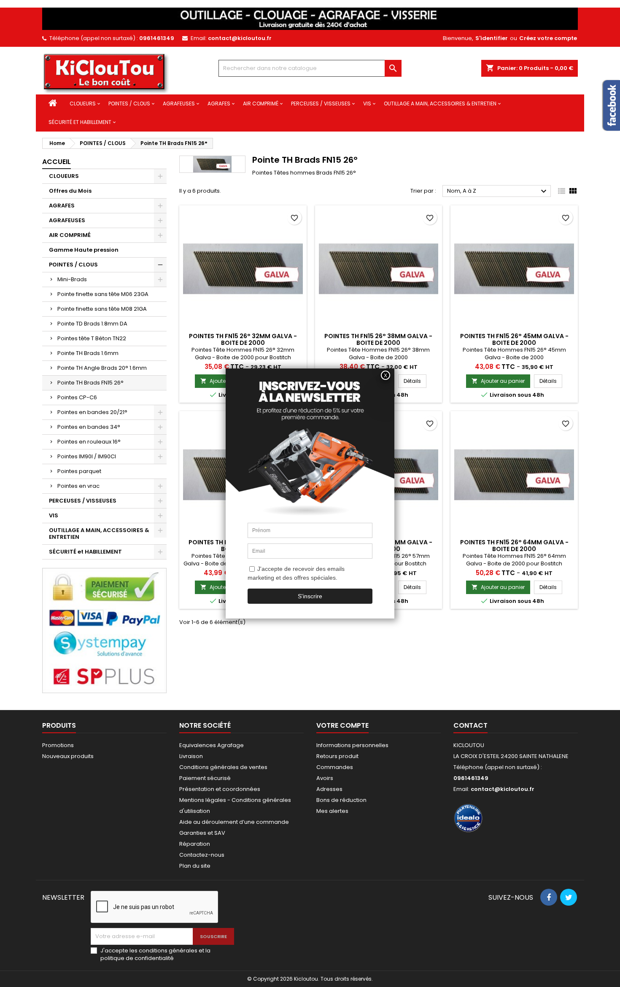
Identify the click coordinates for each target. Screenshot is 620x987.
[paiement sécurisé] (104, 630)
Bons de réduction (341, 800)
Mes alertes (332, 811)
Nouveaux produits (68, 756)
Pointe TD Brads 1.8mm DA (92, 324)
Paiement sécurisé (205, 778)
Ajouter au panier (498, 381)
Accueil (56, 162)
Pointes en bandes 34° (88, 427)
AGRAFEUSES (179, 103)
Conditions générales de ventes (223, 767)
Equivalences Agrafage (211, 745)
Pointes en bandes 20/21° (92, 412)
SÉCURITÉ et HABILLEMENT (80, 122)
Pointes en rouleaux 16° (89, 442)
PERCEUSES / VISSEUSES (320, 103)
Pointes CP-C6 (77, 397)
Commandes (334, 767)
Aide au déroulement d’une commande (234, 822)
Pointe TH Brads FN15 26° (90, 383)
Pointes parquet (79, 471)
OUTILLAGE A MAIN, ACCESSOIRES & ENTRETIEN (440, 103)
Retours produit (337, 756)
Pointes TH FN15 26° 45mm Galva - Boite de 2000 (514, 339)
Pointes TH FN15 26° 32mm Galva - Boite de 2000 (243, 339)
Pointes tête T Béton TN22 (91, 338)
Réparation (194, 844)
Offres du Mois (70, 191)
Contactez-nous (201, 855)
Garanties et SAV (202, 833)
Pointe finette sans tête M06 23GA (102, 294)
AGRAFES (219, 103)
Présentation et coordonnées (219, 789)
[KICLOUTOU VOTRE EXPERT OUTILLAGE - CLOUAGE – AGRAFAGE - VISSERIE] (310, 18)
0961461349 (156, 38)
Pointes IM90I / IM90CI (86, 456)
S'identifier (491, 38)
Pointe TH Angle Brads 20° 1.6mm (102, 368)
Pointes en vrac (78, 486)
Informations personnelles (352, 745)
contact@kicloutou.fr (240, 38)
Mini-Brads (72, 279)
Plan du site (194, 866)
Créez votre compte (548, 38)
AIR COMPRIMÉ (260, 103)
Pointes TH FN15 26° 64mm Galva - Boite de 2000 (514, 545)
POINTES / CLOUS (129, 103)
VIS (367, 103)
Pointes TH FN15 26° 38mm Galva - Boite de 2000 (378, 339)
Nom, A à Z (498, 191)
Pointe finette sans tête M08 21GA (102, 309)
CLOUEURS (83, 103)
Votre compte (342, 725)
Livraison (191, 756)
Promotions (58, 745)
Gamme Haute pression (84, 250)
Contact (470, 725)
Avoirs (324, 778)
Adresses (329, 789)
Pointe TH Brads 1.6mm (88, 353)
